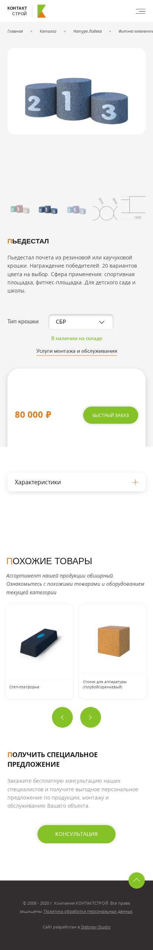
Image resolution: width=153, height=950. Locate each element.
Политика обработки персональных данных (88, 911)
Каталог (48, 31)
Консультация (76, 833)
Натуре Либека (87, 31)
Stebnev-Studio (96, 927)
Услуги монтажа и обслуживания (76, 351)
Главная (15, 31)
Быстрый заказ (110, 415)
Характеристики (38, 482)
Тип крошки (23, 322)
